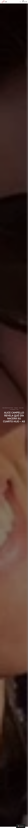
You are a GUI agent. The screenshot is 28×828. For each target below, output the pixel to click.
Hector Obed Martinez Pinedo (7, 407)
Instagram (16, 407)
